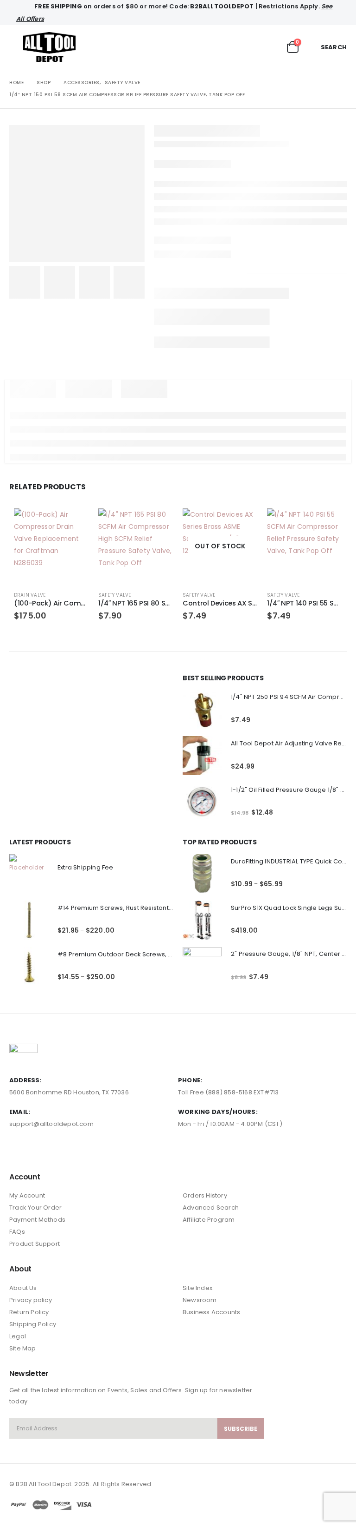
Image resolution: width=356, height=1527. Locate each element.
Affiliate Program (209, 1219)
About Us (23, 1287)
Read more (242, 523)
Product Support (34, 1243)
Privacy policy (30, 1300)
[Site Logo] (49, 47)
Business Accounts (211, 1312)
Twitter (34, 1150)
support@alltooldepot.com (51, 1123)
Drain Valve (29, 595)
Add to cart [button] (73, 523)
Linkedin (51, 1150)
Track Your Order (35, 1207)
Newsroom (200, 1300)
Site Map (22, 1348)
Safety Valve (114, 595)
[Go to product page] (51, 546)
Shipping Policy (32, 1324)
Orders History (205, 1195)
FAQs (17, 1231)
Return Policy (29, 1312)
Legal (17, 1336)
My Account (27, 1195)
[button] (16, 47)
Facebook (17, 1150)
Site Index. (198, 1287)
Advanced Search (211, 1207)
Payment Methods (37, 1219)
